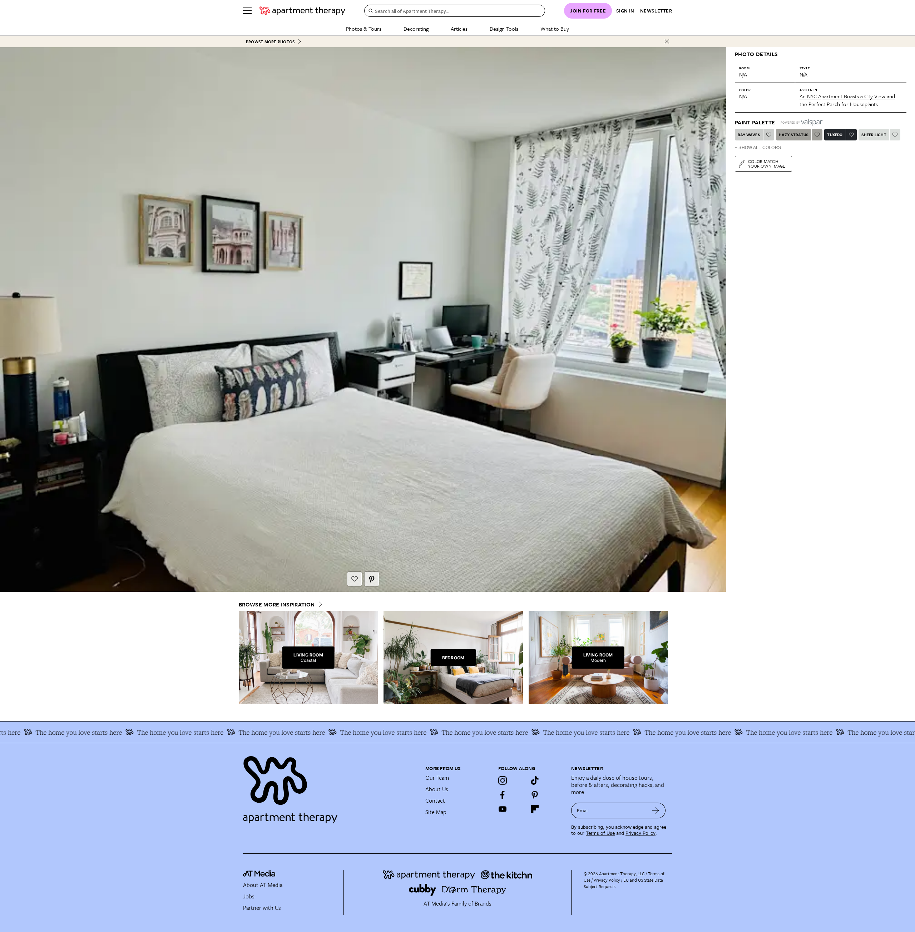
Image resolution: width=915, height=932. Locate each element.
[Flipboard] (534, 809)
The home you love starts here (112, 732)
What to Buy (554, 29)
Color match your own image (767, 163)
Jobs (248, 896)
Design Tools (504, 29)
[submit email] (656, 810)
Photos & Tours (363, 29)
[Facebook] (502, 794)
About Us (436, 789)
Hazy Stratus (793, 135)
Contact (435, 800)
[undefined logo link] (302, 10)
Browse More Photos (270, 42)
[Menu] (247, 10)
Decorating (416, 29)
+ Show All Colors (758, 147)
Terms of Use (600, 833)
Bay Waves (749, 135)
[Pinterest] (534, 794)
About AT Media (262, 885)
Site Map (435, 812)
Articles (459, 29)
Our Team (437, 777)
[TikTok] (534, 780)
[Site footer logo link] (330, 786)
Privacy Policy (640, 833)
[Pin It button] (372, 579)
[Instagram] (502, 780)
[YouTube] (502, 809)
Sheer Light (873, 135)
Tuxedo (834, 135)
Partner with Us (262, 907)
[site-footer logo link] (259, 874)
